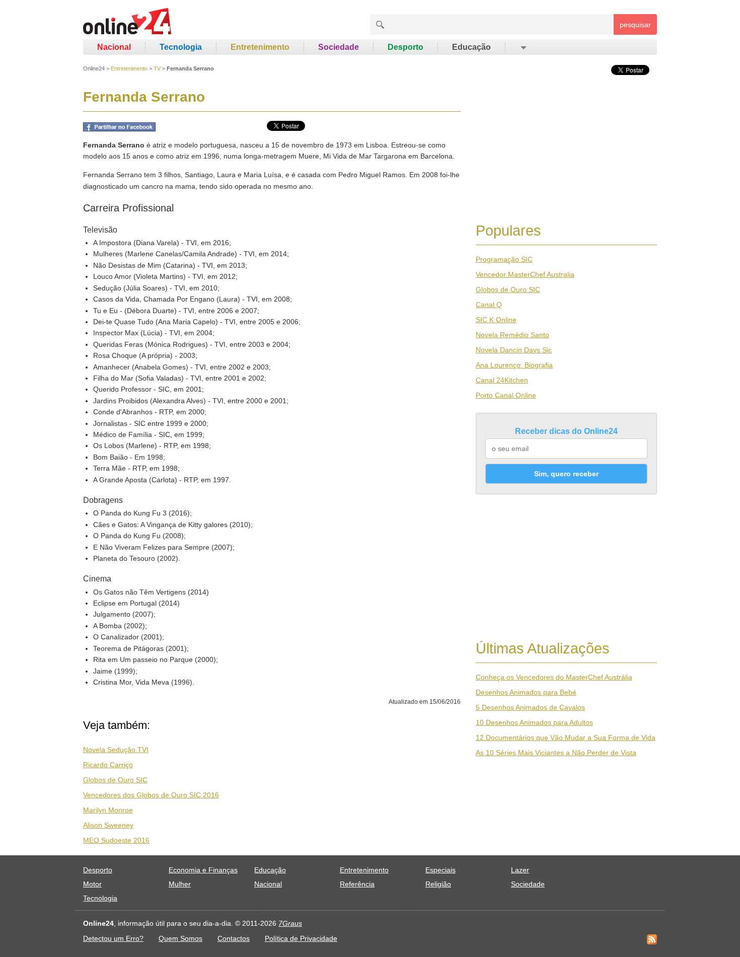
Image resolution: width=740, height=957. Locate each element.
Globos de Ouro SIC (115, 780)
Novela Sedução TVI (116, 750)
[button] (523, 47)
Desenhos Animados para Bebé (526, 692)
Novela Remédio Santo (512, 335)
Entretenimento (260, 47)
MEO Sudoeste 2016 (116, 840)
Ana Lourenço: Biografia (514, 365)
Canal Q (489, 305)
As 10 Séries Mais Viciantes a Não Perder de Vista (556, 753)
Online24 (94, 68)
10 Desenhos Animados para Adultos (534, 722)
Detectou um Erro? (113, 938)
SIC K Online (496, 320)
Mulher (180, 884)
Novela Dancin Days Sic (514, 350)
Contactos (233, 938)
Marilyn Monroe (108, 810)
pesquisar (635, 25)
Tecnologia (181, 47)
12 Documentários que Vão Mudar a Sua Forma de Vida (565, 737)
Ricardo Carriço (108, 765)
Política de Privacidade (301, 938)
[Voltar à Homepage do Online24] (127, 22)
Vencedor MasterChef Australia (525, 274)
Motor (92, 884)
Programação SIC (504, 259)
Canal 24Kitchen (502, 380)
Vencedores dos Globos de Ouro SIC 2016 (151, 795)
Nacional (114, 47)
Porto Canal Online (506, 395)
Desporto (405, 47)
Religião (438, 884)
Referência (357, 884)
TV (157, 68)
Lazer (520, 870)
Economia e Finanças (203, 870)
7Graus (290, 923)
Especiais (440, 870)
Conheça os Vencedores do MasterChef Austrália (554, 677)
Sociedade (338, 47)
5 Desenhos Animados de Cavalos (530, 707)
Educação (471, 47)
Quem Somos (180, 938)
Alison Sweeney (108, 825)
